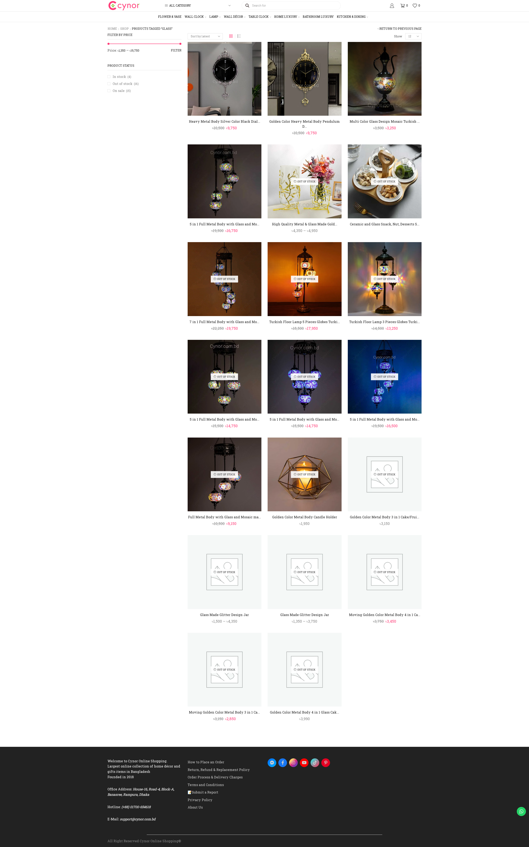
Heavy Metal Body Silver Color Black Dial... (224, 121)
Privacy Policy (200, 800)
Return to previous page (400, 29)
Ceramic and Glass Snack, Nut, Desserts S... (384, 224)
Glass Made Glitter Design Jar (224, 615)
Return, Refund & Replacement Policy (219, 769)
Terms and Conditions (206, 785)
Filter (176, 50)
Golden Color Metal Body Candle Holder (304, 517)
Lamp (213, 17)
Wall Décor (233, 17)
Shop (124, 29)
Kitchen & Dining (351, 17)
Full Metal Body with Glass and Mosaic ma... (224, 517)
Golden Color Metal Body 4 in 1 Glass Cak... (304, 712)
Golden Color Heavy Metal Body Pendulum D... (304, 123)
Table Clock (259, 17)
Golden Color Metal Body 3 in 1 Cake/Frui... (384, 517)
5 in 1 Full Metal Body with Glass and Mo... (224, 224)
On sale (122, 90)
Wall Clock (194, 17)
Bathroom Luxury (318, 17)
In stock (122, 76)
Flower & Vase (169, 17)
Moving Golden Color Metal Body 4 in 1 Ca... (384, 615)
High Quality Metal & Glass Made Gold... (304, 224)
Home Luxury (285, 17)
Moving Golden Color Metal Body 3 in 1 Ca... (224, 712)
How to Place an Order (206, 762)
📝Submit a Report (203, 792)
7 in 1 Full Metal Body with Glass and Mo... (224, 322)
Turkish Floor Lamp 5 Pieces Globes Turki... (304, 322)
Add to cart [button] (226, 109)
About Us (195, 807)
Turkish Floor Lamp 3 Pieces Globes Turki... (384, 322)
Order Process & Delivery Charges (215, 777)
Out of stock (126, 83)
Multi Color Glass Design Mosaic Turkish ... (385, 121)
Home (112, 29)
